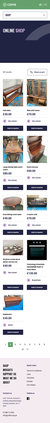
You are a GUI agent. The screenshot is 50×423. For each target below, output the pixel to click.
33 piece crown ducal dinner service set (11, 260)
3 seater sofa (32, 214)
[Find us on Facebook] (28, 398)
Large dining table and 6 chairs (12, 168)
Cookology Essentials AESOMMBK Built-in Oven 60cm (36, 267)
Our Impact (31, 385)
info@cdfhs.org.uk (10, 415)
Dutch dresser (32, 167)
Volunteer (30, 378)
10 (22, 349)
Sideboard (7, 314)
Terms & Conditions (34, 371)
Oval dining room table (12, 214)
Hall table (7, 110)
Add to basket (13, 128)
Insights (8, 370)
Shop (8, 15)
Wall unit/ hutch (33, 110)
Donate (30, 381)
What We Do (9, 378)
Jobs (29, 374)
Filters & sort (39, 72)
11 (27, 349)
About (6, 382)
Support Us (9, 374)
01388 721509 (8, 412)
